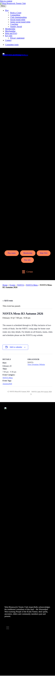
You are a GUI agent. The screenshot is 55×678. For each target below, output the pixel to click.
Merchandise (10, 31)
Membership (10, 29)
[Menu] (7, 628)
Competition (15, 15)
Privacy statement (17, 38)
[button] (1, 677)
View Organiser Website (36, 364)
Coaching (14, 24)
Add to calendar (16, 347)
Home (5, 285)
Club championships (18, 17)
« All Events (8, 301)
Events (12, 285)
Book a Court (15, 13)
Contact (8, 40)
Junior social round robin (20, 22)
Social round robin (17, 20)
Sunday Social (16, 26)
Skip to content (6, 1)
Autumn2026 (7, 384)
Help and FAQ (11, 33)
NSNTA (20, 285)
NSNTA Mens (32, 285)
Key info (8, 36)
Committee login (12, 45)
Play (7, 10)
